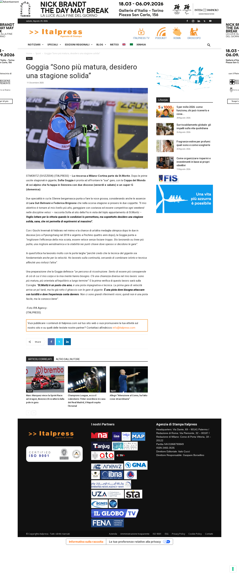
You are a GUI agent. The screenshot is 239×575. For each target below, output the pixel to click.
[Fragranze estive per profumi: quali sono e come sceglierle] (165, 146)
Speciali (52, 44)
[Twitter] (204, 21)
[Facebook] (187, 21)
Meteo (114, 44)
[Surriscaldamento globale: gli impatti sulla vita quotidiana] (165, 129)
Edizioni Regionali (77, 44)
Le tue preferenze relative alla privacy (135, 541)
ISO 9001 (157, 533)
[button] (209, 45)
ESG (166, 533)
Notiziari (34, 44)
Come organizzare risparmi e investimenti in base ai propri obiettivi (194, 162)
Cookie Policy (195, 533)
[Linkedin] (198, 21)
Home (29, 53)
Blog (99, 44)
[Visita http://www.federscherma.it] (167, 182)
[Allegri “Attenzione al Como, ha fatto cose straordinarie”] (129, 379)
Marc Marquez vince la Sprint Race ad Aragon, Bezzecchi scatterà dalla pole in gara (45, 399)
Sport (38, 53)
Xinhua (141, 44)
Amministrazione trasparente (134, 533)
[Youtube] (210, 21)
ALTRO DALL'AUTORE (68, 359)
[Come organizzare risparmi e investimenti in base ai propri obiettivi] (165, 163)
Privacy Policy (178, 533)
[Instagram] (193, 21)
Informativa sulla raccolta (86, 541)
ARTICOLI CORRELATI (40, 359)
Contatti (209, 533)
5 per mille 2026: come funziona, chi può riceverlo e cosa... (193, 110)
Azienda (113, 533)
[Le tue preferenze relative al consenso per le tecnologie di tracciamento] (233, 569)
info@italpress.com (124, 327)
